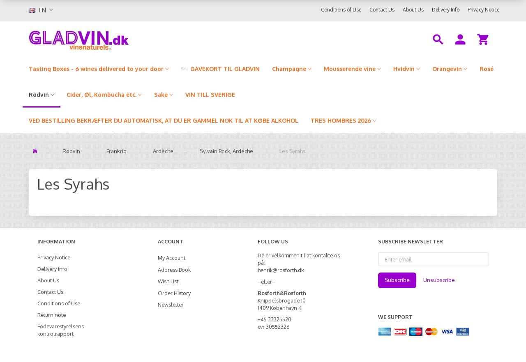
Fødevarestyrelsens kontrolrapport (60, 330)
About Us (413, 10)
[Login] (460, 38)
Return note (51, 315)
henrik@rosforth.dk (281, 270)
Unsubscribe (439, 280)
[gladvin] (113, 38)
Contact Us (381, 10)
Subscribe (397, 280)
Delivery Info (445, 10)
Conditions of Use (341, 10)
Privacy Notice (483, 10)
